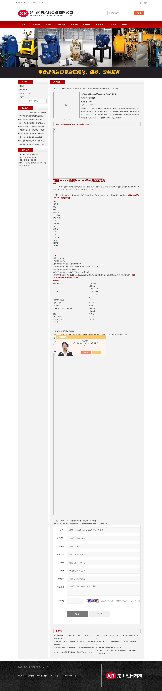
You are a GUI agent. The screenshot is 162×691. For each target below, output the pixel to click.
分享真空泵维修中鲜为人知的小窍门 (31, 130)
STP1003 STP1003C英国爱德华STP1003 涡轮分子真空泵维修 (74, 648)
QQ (139, 2)
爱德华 (72, 88)
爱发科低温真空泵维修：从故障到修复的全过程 (35, 126)
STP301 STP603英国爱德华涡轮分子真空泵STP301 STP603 (73, 652)
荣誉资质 (86, 25)
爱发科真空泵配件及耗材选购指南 (30, 137)
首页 (23, 25)
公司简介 (36, 25)
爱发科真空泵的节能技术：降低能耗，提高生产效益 (36, 134)
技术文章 (74, 25)
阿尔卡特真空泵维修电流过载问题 (30, 119)
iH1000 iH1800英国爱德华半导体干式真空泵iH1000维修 (77, 521)
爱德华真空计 (24, 90)
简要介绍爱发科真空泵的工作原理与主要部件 (34, 141)
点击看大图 (66, 119)
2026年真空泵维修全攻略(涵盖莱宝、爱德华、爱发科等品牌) (39, 116)
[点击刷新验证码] (92, 601)
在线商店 (124, 25)
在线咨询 (144, 2)
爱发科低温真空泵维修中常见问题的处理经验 (34, 123)
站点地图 (30, 676)
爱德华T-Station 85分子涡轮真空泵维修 (108, 648)
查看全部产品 (33, 101)
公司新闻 (61, 25)
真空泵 (80, 88)
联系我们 (112, 25)
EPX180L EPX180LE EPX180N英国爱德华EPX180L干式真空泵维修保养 (83, 523)
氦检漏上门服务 (24, 93)
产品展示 (49, 25)
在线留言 (99, 25)
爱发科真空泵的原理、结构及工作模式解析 (33, 144)
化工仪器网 (48, 676)
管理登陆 (21, 676)
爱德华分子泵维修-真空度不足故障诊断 (32, 112)
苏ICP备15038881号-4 (69, 676)
